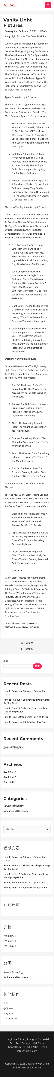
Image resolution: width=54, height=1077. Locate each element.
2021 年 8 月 (9, 781)
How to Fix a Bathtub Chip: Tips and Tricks (25, 716)
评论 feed (8, 1013)
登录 (5, 1003)
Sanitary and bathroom (17, 31)
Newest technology (13, 805)
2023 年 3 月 (9, 771)
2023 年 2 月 (9, 776)
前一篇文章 (27, 643)
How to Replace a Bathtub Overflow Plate (25, 721)
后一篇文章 (27, 649)
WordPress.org (11, 1018)
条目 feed (8, 1008)
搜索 (5, 661)
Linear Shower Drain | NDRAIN (21, 623)
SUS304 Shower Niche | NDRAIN (22, 627)
